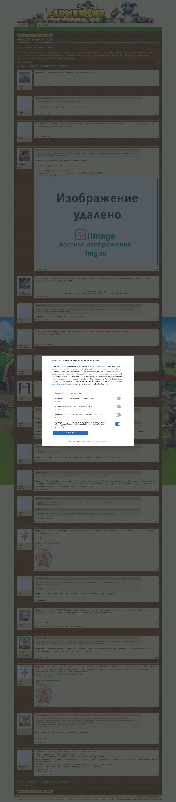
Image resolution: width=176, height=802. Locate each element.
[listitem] (88, 393)
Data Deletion (74, 441)
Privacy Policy (101, 441)
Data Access (88, 441)
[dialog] (88, 401)
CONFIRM (70, 433)
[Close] (129, 360)
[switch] (118, 398)
